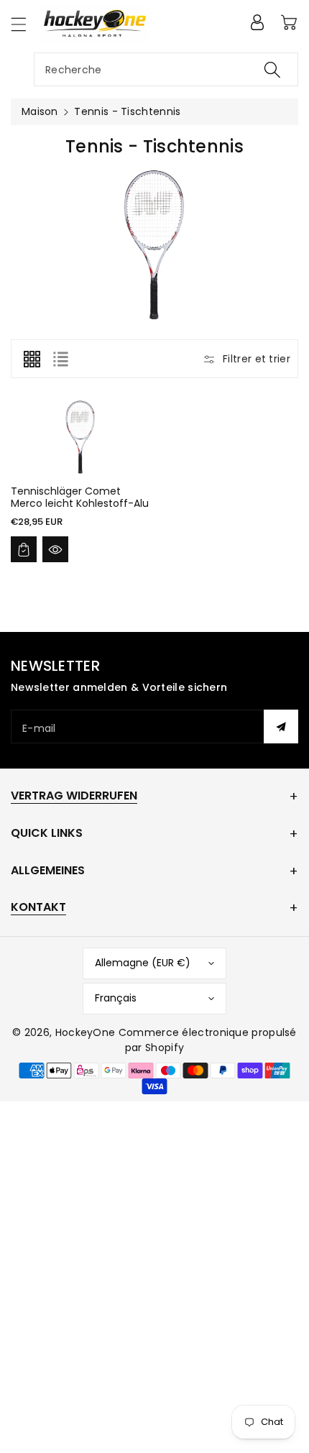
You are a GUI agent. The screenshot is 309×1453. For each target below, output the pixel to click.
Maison (40, 111)
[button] (25, 24)
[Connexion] (257, 22)
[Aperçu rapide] (55, 549)
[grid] (32, 359)
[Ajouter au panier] (24, 549)
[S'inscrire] (281, 726)
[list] (60, 359)
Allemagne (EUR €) (142, 962)
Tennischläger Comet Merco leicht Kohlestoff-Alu (80, 497)
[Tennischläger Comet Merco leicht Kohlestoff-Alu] (80, 437)
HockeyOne (85, 1032)
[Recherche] (272, 69)
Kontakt (38, 907)
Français (116, 998)
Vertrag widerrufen (74, 795)
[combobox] (166, 69)
